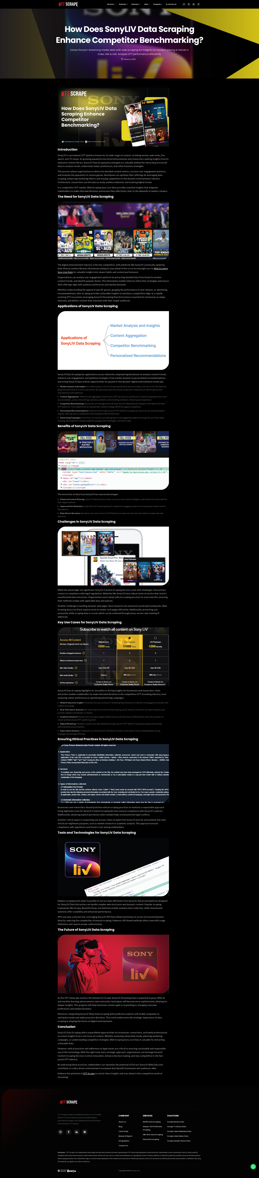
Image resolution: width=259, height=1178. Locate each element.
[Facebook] (184, 4)
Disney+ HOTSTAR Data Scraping (152, 1128)
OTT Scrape (89, 1073)
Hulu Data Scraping (151, 1139)
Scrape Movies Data (175, 1122)
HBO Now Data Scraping (153, 1134)
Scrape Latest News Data (177, 1136)
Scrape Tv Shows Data (176, 1126)
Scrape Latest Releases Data (179, 1131)
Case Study (123, 1131)
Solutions (122, 4)
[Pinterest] (198, 4)
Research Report (125, 1136)
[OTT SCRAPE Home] (68, 4)
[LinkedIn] (193, 4)
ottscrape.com (135, 1171)
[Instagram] (189, 4)
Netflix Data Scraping (152, 1122)
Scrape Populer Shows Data (178, 1141)
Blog (120, 1126)
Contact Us (123, 1145)
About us (122, 1122)
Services (110, 4)
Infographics (124, 1141)
